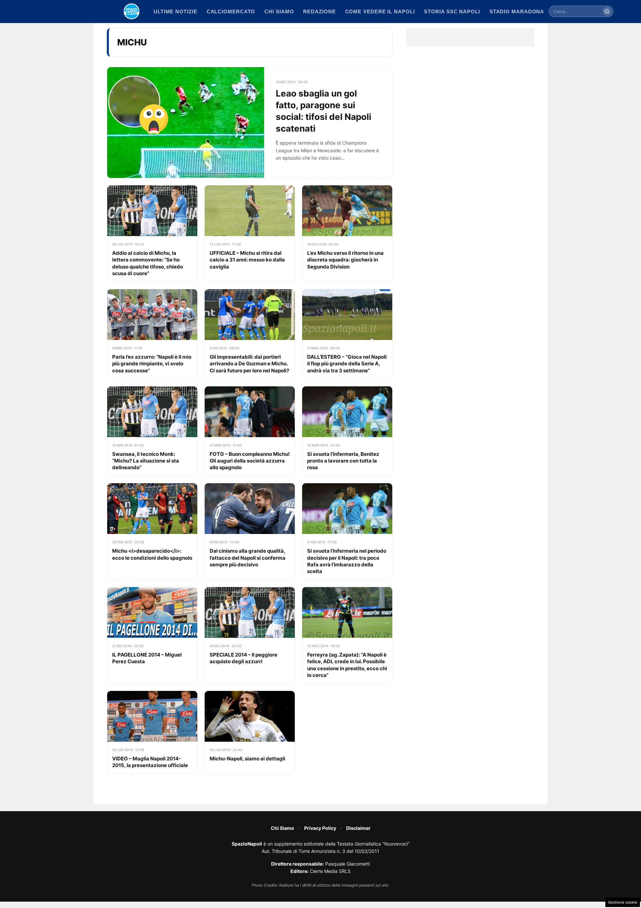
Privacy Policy (320, 828)
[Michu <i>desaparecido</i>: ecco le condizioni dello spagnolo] (152, 531)
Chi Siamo (282, 828)
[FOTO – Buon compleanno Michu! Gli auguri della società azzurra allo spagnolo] (250, 431)
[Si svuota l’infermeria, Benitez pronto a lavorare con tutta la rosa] (347, 431)
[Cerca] (607, 11)
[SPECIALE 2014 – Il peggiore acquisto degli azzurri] (250, 635)
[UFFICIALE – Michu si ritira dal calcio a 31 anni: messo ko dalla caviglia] (250, 233)
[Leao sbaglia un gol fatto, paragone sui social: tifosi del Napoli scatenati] (249, 122)
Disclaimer (358, 828)
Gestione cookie (622, 902)
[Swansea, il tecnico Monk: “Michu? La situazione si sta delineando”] (152, 431)
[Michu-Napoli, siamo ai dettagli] (250, 732)
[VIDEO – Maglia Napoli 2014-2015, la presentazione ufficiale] (152, 732)
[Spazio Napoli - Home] (132, 11)
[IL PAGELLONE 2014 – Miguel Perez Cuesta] (152, 635)
